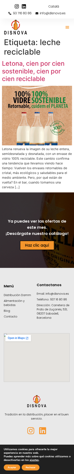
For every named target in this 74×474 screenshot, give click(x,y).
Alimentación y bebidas (14, 303)
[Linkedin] (24, 6)
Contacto (10, 317)
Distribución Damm (17, 295)
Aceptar (12, 467)
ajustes (34, 460)
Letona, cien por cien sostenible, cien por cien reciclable (33, 71)
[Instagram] (16, 6)
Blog (7, 311)
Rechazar (31, 467)
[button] (67, 27)
